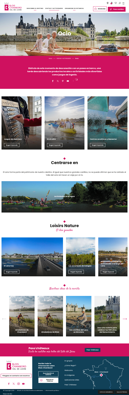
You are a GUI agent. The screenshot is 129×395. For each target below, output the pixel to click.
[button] (120, 3)
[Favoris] (115, 3)
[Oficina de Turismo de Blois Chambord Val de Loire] (13, 6)
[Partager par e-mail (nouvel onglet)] (68, 81)
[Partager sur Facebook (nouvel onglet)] (52, 81)
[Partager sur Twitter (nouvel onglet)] (57, 81)
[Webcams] (107, 3)
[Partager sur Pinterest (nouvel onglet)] (62, 81)
